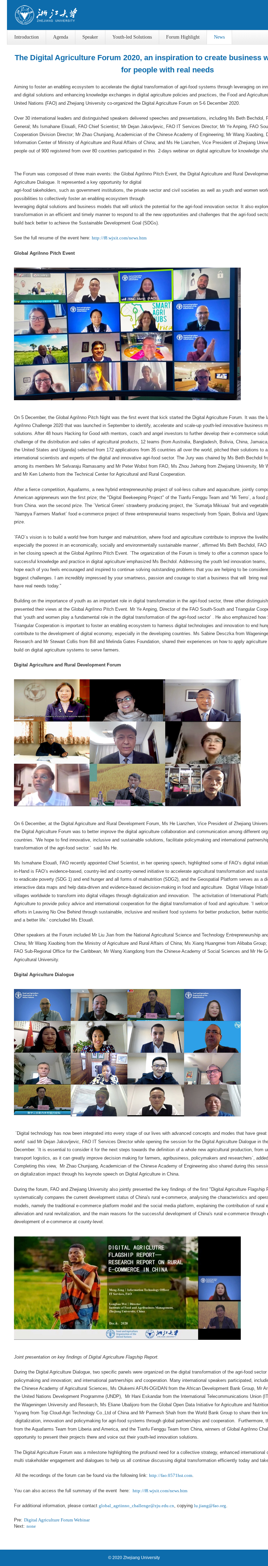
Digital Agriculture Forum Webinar (57, 1519)
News (219, 37)
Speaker (90, 37)
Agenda (60, 37)
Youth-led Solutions (132, 37)
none (31, 1526)
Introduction (26, 37)
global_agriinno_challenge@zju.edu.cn (136, 1505)
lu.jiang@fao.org (210, 1505)
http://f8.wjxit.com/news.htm (119, 237)
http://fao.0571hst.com (170, 1475)
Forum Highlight (183, 37)
